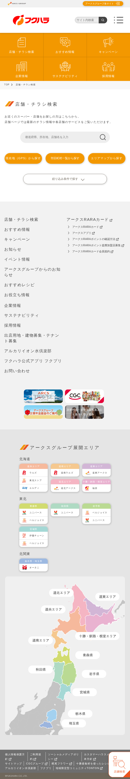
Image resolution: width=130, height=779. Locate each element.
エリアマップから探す (107, 158)
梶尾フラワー (60, 763)
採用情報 (108, 76)
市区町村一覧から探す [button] (65, 158)
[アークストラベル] (43, 396)
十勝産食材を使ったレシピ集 (94, 763)
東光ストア (35, 480)
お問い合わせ (17, 371)
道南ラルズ (67, 472)
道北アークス (68, 488)
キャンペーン (108, 52)
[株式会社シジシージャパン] (84, 396)
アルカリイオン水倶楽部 (28, 351)
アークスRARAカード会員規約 (91, 251)
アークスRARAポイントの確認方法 (93, 239)
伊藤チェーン (36, 535)
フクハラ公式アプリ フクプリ (33, 361)
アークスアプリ (81, 232)
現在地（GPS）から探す (23, 158)
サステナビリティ (65, 76)
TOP (7, 84)
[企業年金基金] (43, 412)
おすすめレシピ (19, 285)
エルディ (34, 488)
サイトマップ (13, 763)
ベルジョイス (36, 520)
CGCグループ (35, 763)
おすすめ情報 (65, 52)
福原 (94, 488)
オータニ (34, 567)
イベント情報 (17, 259)
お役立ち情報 (17, 295)
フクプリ (46, 768)
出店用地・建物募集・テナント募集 (31, 338)
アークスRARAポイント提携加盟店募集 (96, 245)
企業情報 (21, 76)
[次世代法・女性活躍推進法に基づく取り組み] (84, 412)
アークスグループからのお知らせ (32, 272)
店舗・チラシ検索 (21, 52)
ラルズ (33, 472)
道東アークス (99, 472)
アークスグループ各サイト (99, 3)
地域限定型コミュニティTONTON (77, 768)
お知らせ (12, 249)
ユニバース (35, 512)
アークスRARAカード (88, 219)
